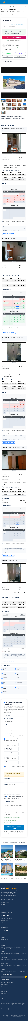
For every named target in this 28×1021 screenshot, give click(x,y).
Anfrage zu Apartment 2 (9, 332)
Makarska (16, 965)
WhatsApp (9, 53)
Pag (12, 959)
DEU (5, 796)
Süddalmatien (4, 963)
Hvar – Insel (3, 989)
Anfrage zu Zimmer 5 (9, 661)
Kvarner (3, 951)
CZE (9, 796)
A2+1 (12, 24)
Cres (2, 953)
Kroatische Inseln (4, 920)
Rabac (2, 948)
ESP (20, 796)
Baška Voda (3, 965)
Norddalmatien (9, 6)
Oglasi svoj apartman (19, 1018)
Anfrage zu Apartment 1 (9, 233)
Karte (8, 56)
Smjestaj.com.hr (4, 939)
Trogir (4, 966)
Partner (3, 904)
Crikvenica (5, 953)
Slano (21, 971)
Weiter (22, 187)
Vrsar (11, 948)
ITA (17, 796)
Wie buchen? (5, 1008)
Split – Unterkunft (4, 984)
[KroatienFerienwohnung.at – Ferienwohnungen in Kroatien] (3, 2)
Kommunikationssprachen (12, 794)
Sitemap (12, 1018)
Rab (5, 954)
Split (2, 966)
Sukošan (19, 959)
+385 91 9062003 (8, 51)
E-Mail (5, 724)
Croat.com (3, 937)
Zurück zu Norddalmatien (8, 64)
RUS (9, 798)
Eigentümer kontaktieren (14, 37)
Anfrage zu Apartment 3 (9, 442)
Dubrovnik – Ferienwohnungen (7, 982)
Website (20, 56)
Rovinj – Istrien (4, 991)
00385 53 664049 (8, 49)
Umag (8, 948)
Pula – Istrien (3, 993)
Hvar (13, 965)
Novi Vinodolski (22, 953)
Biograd (2, 959)
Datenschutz (6, 1018)
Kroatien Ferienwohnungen (7, 899)
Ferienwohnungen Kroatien (6, 918)
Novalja (17, 953)
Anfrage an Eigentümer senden (14, 827)
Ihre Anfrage (9, 801)
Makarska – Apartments (6, 986)
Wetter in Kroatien (4, 922)
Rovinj (5, 948)
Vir (22, 959)
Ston (24, 971)
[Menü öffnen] (25, 2)
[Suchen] (26, 977)
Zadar (2, 960)
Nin (5, 959)
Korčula (10, 971)
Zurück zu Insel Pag (7, 61)
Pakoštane (9, 959)
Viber (21, 53)
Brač (7, 965)
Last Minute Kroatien (5, 924)
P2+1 (19, 24)
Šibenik (15, 959)
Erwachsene (7, 778)
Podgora (24, 965)
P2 (21, 24)
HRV (13, 798)
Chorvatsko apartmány (6, 932)
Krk (9, 953)
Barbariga (3, 947)
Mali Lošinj (13, 953)
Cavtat (2, 971)
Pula (24, 947)
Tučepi (7, 966)
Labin (10, 947)
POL (17, 798)
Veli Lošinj (9, 954)
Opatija (2, 954)
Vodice (25, 959)
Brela (10, 965)
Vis (10, 966)
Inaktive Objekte (5, 902)
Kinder (9, 784)
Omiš (20, 965)
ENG (13, 796)
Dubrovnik (4, 969)
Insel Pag (15, 6)
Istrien (3, 945)
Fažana (7, 947)
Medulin (13, 947)
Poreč (22, 947)
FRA (5, 798)
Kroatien (2, 6)
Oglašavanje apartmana (7, 912)
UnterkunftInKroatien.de (6, 935)
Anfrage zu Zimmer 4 (9, 555)
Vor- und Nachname (9, 718)
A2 (14, 24)
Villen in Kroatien (4, 927)
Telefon (8, 730)
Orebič (18, 971)
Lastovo (14, 971)
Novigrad (18, 947)
